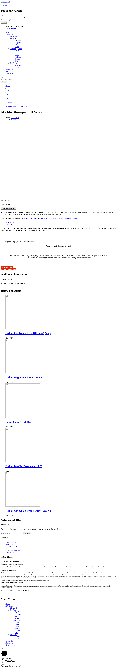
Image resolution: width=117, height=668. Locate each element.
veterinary (76, 218)
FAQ (7, 548)
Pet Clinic (13, 635)
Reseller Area (10, 73)
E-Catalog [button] (9, 34)
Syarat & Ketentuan (12, 550)
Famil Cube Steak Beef (18, 421)
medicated (60, 218)
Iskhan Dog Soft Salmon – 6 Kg (23, 377)
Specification (10, 224)
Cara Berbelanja (11, 546)
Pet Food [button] (13, 38)
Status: (3, 204)
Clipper (17, 53)
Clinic (23, 218)
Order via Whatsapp (8, 208)
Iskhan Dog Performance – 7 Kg (24, 466)
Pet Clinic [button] (13, 63)
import (48, 218)
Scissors (17, 59)
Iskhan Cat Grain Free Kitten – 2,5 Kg (28, 333)
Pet (27, 218)
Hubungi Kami (10, 544)
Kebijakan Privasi (11, 552)
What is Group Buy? (8, 269)
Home (7, 32)
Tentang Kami (10, 542)
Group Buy (9, 69)
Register (14, 28)
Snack (17, 47)
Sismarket (4, 6)
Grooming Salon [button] (16, 49)
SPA (16, 61)
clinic (43, 218)
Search (4, 22)
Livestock (13, 36)
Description (9, 222)
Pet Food (13, 610)
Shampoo (18, 65)
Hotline (8, 26)
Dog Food (18, 43)
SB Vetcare (15, 118)
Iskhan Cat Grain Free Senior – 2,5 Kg (28, 510)
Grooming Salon (16, 620)
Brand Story (9, 71)
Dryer (17, 51)
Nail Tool (18, 57)
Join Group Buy (7, 267)
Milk (16, 45)
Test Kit (17, 67)
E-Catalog (9, 606)
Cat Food (18, 40)
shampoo (68, 218)
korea (54, 218)
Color (17, 55)
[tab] (60, 222)
